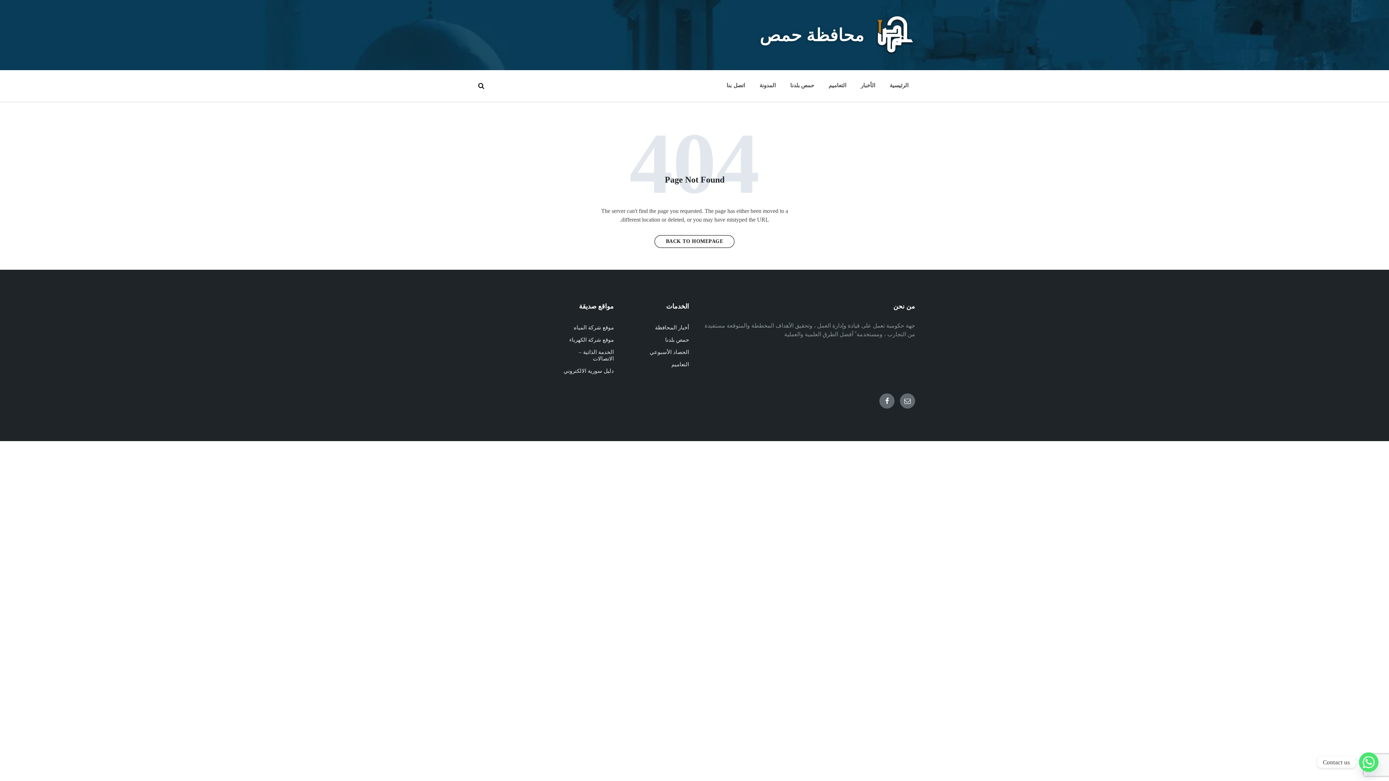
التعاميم (680, 364)
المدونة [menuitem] (768, 85)
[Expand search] (481, 85)
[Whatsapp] (1369, 762)
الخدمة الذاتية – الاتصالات (596, 355)
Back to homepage (694, 241)
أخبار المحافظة (672, 327)
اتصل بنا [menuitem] (736, 85)
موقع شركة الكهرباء (591, 340)
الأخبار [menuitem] (868, 85)
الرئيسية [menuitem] (899, 85)
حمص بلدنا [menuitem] (802, 85)
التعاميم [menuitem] (837, 85)
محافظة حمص (812, 34)
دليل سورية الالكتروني (589, 371)
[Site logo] (895, 52)
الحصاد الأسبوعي (669, 352)
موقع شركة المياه (594, 327)
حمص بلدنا (677, 340)
